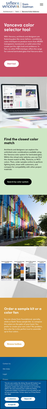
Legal (5, 374)
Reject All (27, 399)
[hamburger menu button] (41, 5)
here (9, 394)
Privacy (5, 379)
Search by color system (18, 181)
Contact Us (6, 364)
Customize (12, 399)
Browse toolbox (14, 344)
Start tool (11, 63)
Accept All (11, 404)
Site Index (6, 369)
